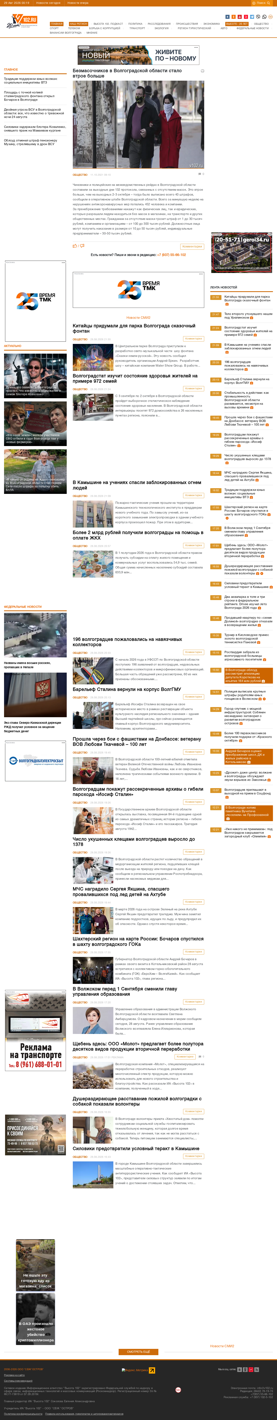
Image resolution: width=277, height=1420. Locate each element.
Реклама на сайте (14, 1375)
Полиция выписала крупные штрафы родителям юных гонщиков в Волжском (245, 695)
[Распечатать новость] (202, 71)
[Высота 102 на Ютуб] (240, 17)
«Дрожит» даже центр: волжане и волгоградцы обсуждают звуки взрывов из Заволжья (248, 776)
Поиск (261, 3)
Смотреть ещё (138, 1352)
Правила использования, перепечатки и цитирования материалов (84, 1414)
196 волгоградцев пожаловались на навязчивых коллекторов (246, 366)
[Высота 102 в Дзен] (246, 17)
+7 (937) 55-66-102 (171, 255)
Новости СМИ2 (139, 318)
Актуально (12, 346)
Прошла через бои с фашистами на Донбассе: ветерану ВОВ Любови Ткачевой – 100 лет (248, 421)
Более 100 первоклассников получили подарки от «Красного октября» (248, 737)
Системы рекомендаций (18, 1381)
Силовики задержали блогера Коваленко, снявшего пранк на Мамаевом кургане (35, 129)
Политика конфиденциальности (23, 1414)
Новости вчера (78, 3)
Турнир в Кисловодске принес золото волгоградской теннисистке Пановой (246, 639)
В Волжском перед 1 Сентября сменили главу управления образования (247, 532)
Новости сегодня (48, 3)
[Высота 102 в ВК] (227, 17)
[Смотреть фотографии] (226, 304)
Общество (80, 175)
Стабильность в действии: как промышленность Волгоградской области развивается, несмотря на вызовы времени (246, 400)
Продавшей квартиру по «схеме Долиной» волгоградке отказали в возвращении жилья (248, 621)
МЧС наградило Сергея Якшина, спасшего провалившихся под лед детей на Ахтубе (248, 476)
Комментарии (192, 246)
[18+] (270, 17)
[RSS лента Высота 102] (256, 1369)
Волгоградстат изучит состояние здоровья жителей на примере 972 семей (248, 331)
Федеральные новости (23, 607)
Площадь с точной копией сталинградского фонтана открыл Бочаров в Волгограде (29, 96)
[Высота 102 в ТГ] (252, 17)
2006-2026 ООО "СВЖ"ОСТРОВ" (24, 1369)
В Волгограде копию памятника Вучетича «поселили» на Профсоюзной (247, 811)
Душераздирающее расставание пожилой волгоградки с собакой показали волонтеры (248, 570)
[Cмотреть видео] (226, 518)
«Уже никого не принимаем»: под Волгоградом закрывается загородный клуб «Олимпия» (248, 833)
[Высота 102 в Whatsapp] (264, 17)
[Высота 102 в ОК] (234, 17)
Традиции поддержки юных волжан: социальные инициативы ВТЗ (30, 81)
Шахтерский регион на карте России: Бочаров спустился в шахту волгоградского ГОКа (246, 511)
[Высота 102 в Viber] (258, 17)
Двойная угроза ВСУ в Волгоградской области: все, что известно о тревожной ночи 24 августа (34, 113)
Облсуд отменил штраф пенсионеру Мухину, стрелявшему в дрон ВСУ (30, 142)
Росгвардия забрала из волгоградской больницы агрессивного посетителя (243, 656)
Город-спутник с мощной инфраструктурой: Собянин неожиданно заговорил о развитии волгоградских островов (244, 716)
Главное (11, 69)
